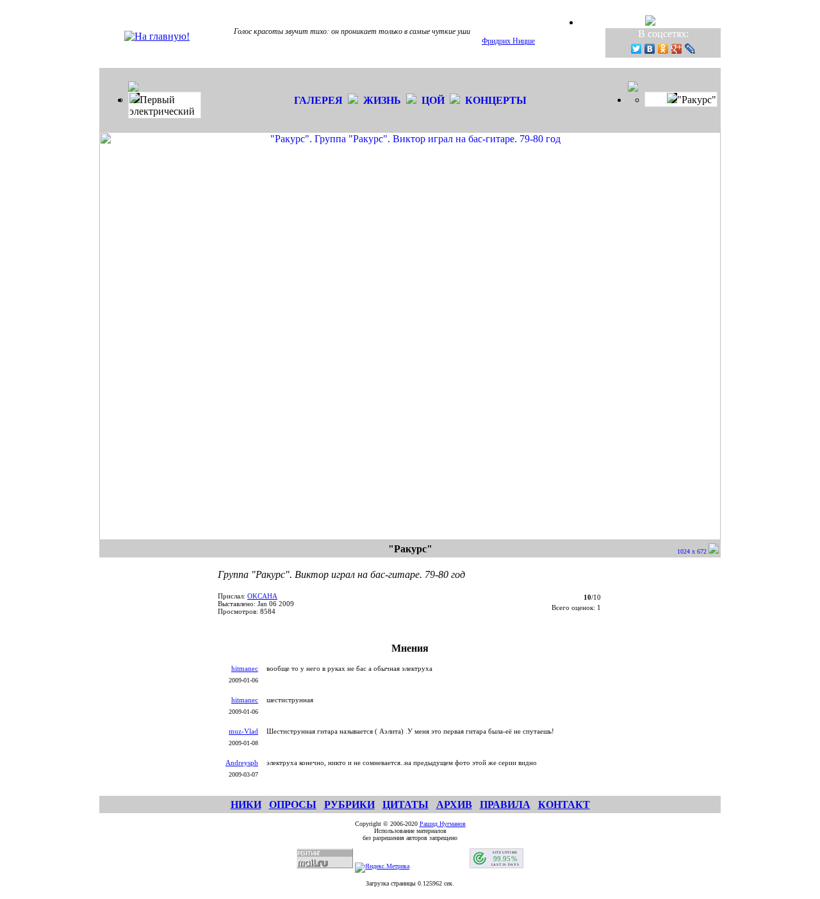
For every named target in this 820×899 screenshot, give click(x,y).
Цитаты (405, 804)
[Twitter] (636, 48)
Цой (433, 100)
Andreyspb (242, 762)
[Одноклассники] (663, 48)
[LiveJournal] (690, 48)
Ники (246, 804)
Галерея (318, 100)
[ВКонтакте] (650, 48)
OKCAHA (262, 596)
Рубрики (349, 804)
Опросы (292, 804)
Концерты (496, 100)
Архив (454, 804)
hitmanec (244, 668)
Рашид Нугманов (443, 823)
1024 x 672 (693, 551)
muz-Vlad (243, 731)
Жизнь (382, 100)
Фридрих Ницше (508, 41)
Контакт (564, 804)
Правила (505, 804)
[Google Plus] (677, 48)
